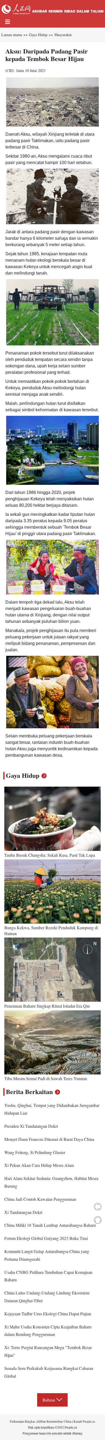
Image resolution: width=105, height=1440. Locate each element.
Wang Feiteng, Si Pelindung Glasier (34, 1152)
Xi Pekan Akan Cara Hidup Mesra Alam (39, 1165)
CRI (10, 70)
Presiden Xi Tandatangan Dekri (31, 1126)
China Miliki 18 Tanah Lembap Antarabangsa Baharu (50, 1225)
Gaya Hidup (38, 34)
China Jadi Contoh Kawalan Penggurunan (40, 1199)
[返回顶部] (98, 1220)
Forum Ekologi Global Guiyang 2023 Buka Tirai (46, 1238)
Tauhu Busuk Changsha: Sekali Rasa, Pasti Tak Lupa (49, 855)
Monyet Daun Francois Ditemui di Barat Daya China (49, 1139)
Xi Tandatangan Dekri (23, 1212)
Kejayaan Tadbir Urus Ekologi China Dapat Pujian (47, 1313)
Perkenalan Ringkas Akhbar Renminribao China (41, 1421)
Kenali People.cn (84, 1421)
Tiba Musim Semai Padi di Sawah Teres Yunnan (45, 1078)
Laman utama (11, 34)
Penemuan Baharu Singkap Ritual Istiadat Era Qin (47, 1006)
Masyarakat (63, 34)
